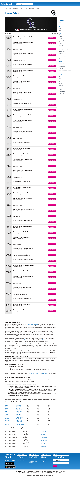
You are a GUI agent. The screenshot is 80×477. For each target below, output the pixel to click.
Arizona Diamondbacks (44, 339)
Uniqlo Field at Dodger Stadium (19, 416)
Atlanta (6, 408)
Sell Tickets (75, 4)
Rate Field (18, 413)
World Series (35, 379)
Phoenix (7, 418)
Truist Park (18, 408)
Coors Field (27, 343)
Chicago (7, 413)
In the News (31, 462)
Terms (42, 456)
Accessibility (43, 460)
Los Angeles (8, 416)
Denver (51, 343)
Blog (30, 463)
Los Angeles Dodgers (23, 339)
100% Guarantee (20, 460)
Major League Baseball (33, 324)
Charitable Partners (33, 457)
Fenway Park (19, 423)
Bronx (6, 410)
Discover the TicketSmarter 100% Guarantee (40, 1)
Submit (54, 466)
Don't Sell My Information (46, 458)
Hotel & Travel (66, 4)
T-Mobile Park (19, 414)
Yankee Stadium (19, 410)
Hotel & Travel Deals (33, 461)
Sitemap (42, 461)
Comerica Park (19, 411)
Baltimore (7, 420)
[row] (31, 38)
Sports (54, 4)
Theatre (59, 4)
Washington (7, 407)
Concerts (48, 4)
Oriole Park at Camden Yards (19, 421)
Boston (6, 423)
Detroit (6, 411)
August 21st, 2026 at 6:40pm (35, 373)
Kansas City (8, 424)
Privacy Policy (43, 457)
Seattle (6, 414)
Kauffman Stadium (20, 424)
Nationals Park (19, 407)
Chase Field (18, 418)
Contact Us (19, 456)
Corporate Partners (33, 456)
